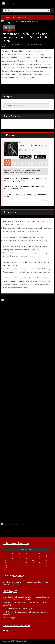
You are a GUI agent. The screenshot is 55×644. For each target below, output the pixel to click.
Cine (27, 44)
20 (26, 563)
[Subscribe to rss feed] (6, 124)
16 (46, 560)
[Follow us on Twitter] (17, 124)
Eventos (32, 44)
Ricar (5, 44)
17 (6, 563)
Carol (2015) (8, 618)
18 (13, 563)
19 (19, 563)
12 (19, 560)
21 (33, 563)
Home (19, 17)
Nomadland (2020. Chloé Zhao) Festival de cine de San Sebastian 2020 (26, 37)
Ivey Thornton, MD (9, 262)
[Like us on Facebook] (12, 124)
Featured (39, 44)
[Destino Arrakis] (9, 4)
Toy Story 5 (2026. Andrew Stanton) (21, 237)
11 (13, 560)
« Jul (4, 570)
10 (6, 560)
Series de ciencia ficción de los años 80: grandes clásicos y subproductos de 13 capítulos (26, 598)
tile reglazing (7, 221)
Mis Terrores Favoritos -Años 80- (16, 608)
